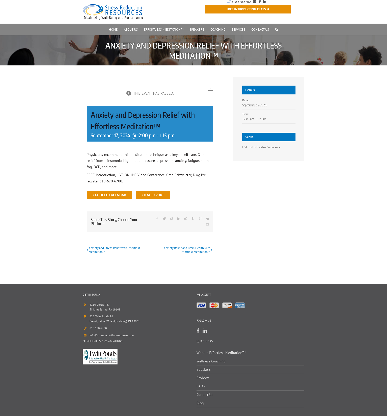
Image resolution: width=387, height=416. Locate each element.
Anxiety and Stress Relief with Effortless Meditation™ (114, 250)
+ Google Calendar (109, 195)
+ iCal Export (152, 195)
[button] (276, 29)
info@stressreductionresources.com (111, 335)
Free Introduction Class (246, 9)
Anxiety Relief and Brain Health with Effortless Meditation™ (187, 250)
